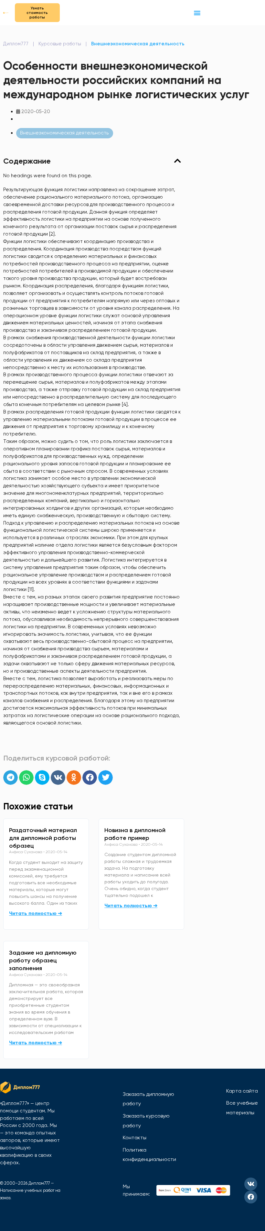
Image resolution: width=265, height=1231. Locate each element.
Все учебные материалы (242, 1108)
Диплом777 (15, 44)
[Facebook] (250, 1196)
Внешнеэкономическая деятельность (138, 44)
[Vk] (250, 1184)
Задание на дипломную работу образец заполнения (43, 960)
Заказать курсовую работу (146, 1121)
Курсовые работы (59, 44)
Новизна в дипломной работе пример (134, 834)
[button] (197, 12)
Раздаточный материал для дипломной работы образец (43, 838)
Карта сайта (242, 1091)
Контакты (134, 1137)
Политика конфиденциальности (149, 1155)
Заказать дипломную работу (148, 1099)
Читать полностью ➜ (35, 913)
